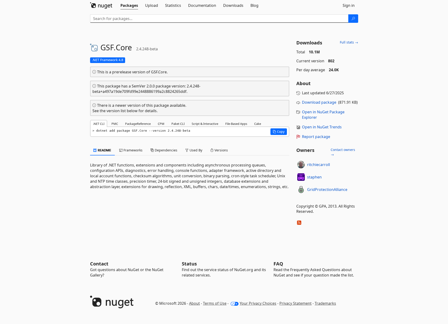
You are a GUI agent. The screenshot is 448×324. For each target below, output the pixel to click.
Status (189, 264)
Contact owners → (343, 152)
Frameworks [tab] (133, 150)
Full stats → (349, 42)
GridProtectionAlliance (327, 189)
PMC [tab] (114, 124)
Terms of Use (214, 303)
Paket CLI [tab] (178, 124)
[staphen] (301, 177)
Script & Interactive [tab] (205, 124)
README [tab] (104, 150)
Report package (316, 136)
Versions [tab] (221, 150)
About (194, 303)
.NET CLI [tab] (98, 124)
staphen (314, 177)
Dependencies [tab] (165, 150)
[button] (278, 131)
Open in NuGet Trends (322, 127)
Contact (99, 264)
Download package (319, 102)
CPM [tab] (161, 124)
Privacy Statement (295, 303)
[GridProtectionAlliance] (301, 189)
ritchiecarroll (318, 164)
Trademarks (325, 303)
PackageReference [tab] (138, 124)
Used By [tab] (195, 150)
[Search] (353, 18)
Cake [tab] (257, 124)
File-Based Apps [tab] (236, 124)
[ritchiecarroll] (301, 164)
